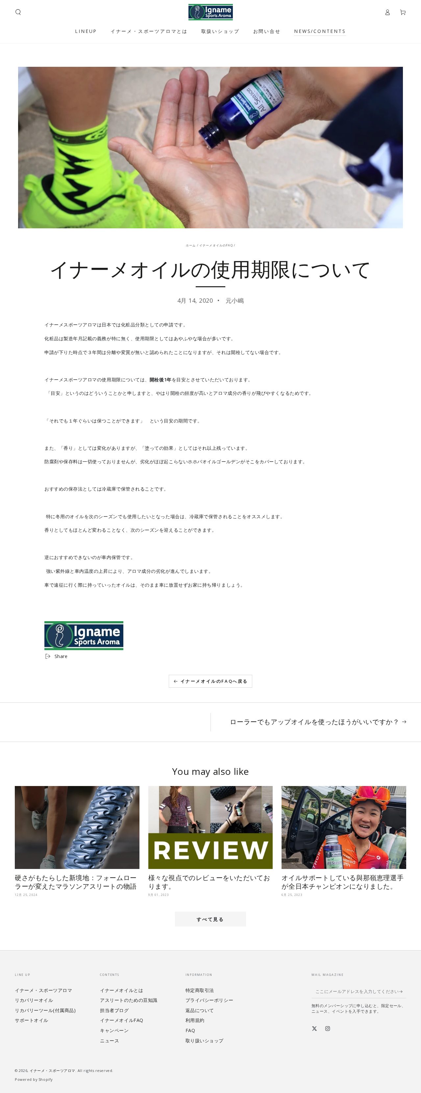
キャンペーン (114, 1030)
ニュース (109, 1040)
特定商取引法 (200, 990)
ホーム (191, 245)
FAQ (190, 1030)
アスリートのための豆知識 (128, 1000)
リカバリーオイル (34, 1000)
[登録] (402, 991)
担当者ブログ (114, 1010)
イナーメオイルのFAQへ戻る (214, 681)
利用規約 (195, 1020)
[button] (18, 12)
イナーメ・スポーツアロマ (43, 990)
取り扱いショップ (205, 1040)
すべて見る (210, 919)
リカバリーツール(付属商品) (45, 1010)
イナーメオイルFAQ (121, 1020)
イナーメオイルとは (121, 990)
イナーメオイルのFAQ (216, 245)
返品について (200, 1010)
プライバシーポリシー (209, 1000)
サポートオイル (31, 1020)
